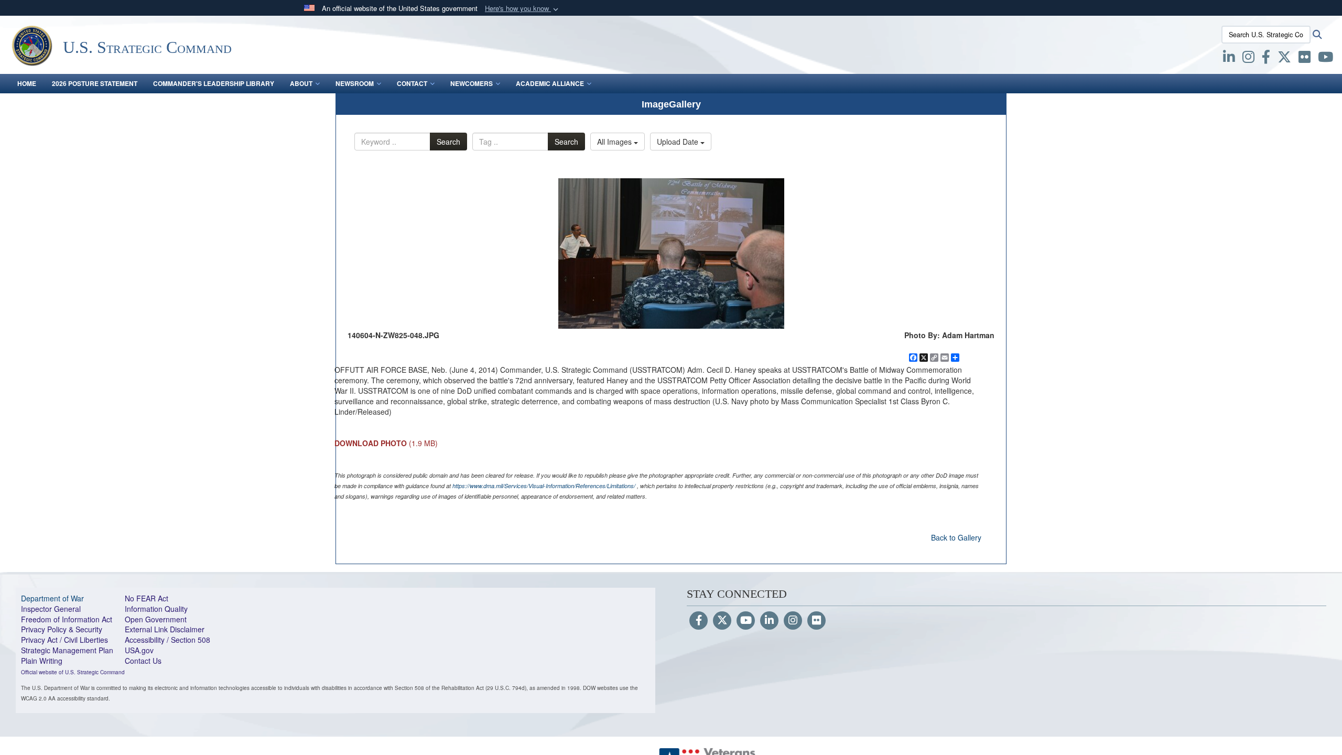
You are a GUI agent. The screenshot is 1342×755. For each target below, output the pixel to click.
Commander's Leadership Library (213, 83)
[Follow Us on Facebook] (698, 621)
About (301, 83)
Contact (412, 83)
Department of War (52, 598)
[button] (522, 8)
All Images (615, 141)
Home (26, 83)
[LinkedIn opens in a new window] (1229, 58)
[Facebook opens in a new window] (1266, 58)
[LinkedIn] (769, 621)
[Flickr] (816, 621)
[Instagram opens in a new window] (1248, 58)
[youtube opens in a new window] (1325, 58)
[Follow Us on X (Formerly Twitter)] (722, 621)
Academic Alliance (550, 83)
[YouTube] (746, 621)
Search (448, 141)
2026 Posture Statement (94, 83)
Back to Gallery (956, 537)
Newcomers (471, 83)
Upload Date (678, 141)
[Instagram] (793, 621)
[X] (1284, 58)
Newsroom (355, 83)
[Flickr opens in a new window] (1304, 58)
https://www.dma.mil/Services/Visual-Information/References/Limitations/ (543, 486)
